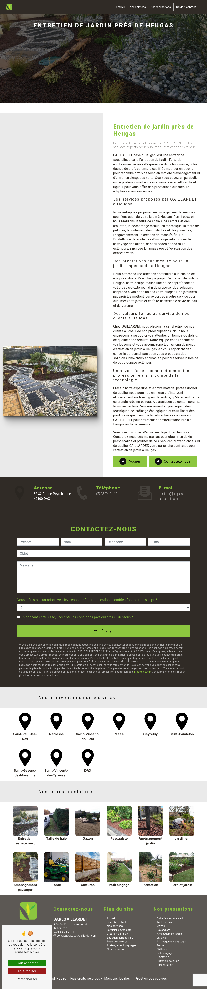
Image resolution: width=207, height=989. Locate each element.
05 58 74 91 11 (107, 494)
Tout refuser (27, 971)
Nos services (138, 7)
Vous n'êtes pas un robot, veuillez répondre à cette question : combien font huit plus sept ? (87, 600)
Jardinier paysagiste (119, 929)
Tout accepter (27, 963)
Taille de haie (165, 922)
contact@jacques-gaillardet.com (171, 496)
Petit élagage (165, 953)
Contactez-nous (177, 461)
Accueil (120, 7)
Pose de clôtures (117, 941)
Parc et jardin (165, 964)
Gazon (161, 925)
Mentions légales (117, 978)
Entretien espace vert (120, 937)
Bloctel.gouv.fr (142, 671)
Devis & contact (186, 7)
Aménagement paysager (121, 945)
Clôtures (162, 949)
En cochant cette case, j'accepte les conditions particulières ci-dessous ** (78, 617)
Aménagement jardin (169, 933)
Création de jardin (117, 933)
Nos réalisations (161, 7)
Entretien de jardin (168, 960)
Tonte (160, 945)
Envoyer (108, 630)
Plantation (163, 957)
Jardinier (162, 937)
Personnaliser (27, 979)
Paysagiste (163, 929)
